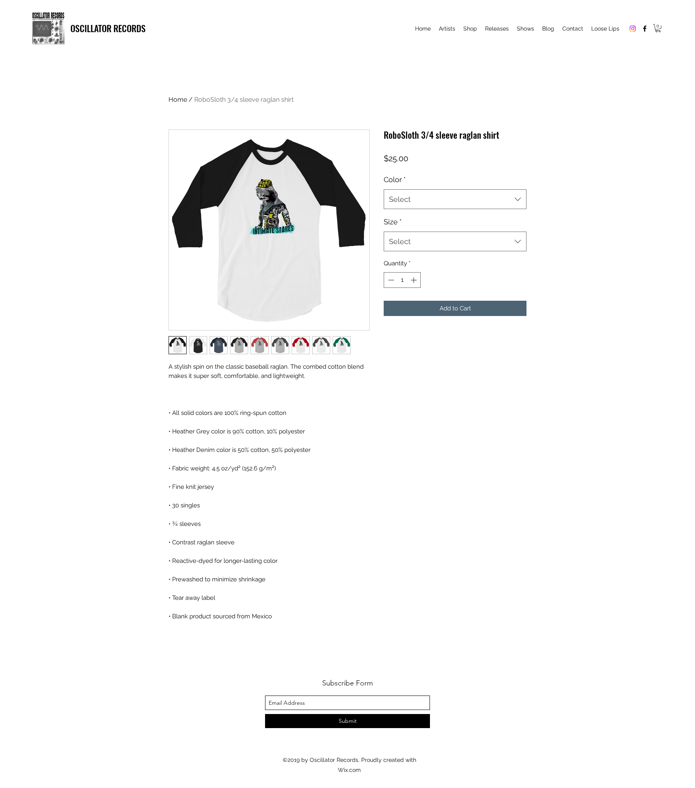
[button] (658, 28)
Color (395, 179)
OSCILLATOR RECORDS (108, 28)
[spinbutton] (402, 280)
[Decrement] (390, 280)
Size (393, 222)
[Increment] (414, 280)
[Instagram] (633, 29)
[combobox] (455, 199)
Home (178, 99)
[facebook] (645, 29)
